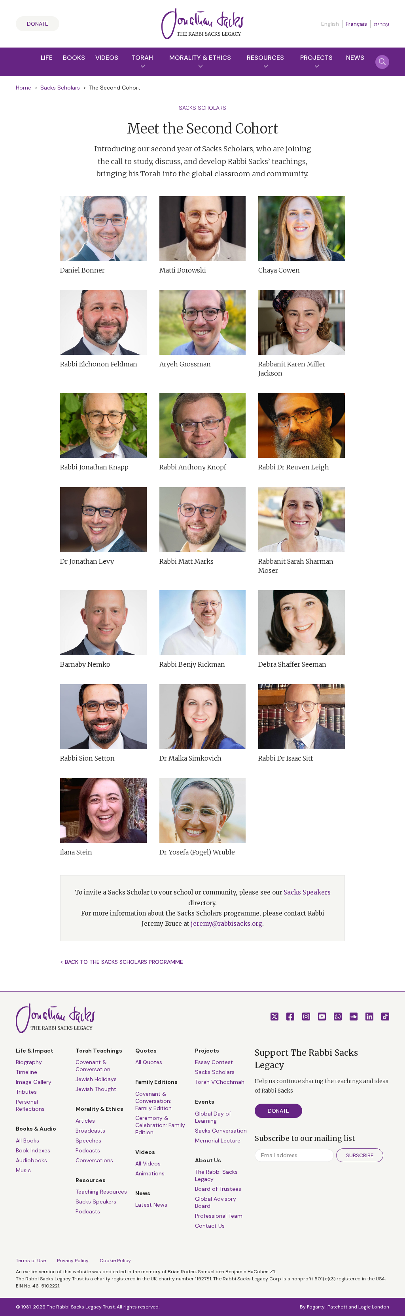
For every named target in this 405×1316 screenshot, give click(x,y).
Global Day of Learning (213, 1117)
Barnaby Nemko (85, 664)
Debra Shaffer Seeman (292, 664)
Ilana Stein (76, 852)
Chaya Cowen (279, 270)
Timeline (26, 1072)
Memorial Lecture (217, 1140)
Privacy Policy (73, 1260)
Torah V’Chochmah (219, 1081)
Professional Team (218, 1215)
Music (23, 1170)
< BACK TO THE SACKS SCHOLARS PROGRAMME (121, 961)
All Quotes (148, 1062)
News (355, 57)
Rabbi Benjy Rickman (192, 664)
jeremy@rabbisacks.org (226, 923)
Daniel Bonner (82, 270)
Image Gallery (33, 1081)
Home (23, 87)
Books (74, 57)
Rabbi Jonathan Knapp (94, 467)
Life (47, 57)
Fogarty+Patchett (327, 1307)
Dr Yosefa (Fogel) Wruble (197, 852)
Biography (29, 1062)
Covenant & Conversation (93, 1066)
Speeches (88, 1140)
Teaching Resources (101, 1191)
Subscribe (359, 1155)
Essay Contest (214, 1062)
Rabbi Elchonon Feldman (98, 364)
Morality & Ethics (200, 57)
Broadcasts (90, 1130)
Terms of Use (31, 1260)
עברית (381, 24)
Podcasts (88, 1150)
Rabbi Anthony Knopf (192, 467)
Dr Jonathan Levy (87, 561)
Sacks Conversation (221, 1130)
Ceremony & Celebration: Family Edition (160, 1125)
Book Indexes (33, 1150)
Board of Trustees (218, 1188)
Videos (106, 57)
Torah (142, 57)
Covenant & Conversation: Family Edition (153, 1101)
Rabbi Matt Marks (186, 561)
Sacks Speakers (307, 892)
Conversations (94, 1160)
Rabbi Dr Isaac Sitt (285, 758)
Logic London (373, 1307)
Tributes (26, 1091)
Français (356, 23)
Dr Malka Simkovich (190, 758)
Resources (265, 57)
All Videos (148, 1163)
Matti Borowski (182, 270)
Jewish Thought (96, 1089)
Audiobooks (31, 1160)
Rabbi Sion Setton (87, 758)
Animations (150, 1173)
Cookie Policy (115, 1260)
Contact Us (210, 1225)
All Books (27, 1140)
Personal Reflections (30, 1105)
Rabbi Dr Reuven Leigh (293, 467)
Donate (37, 23)
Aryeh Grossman (185, 364)
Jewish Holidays (96, 1079)
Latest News (151, 1204)
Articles (85, 1120)
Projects (316, 57)
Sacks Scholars (60, 87)
